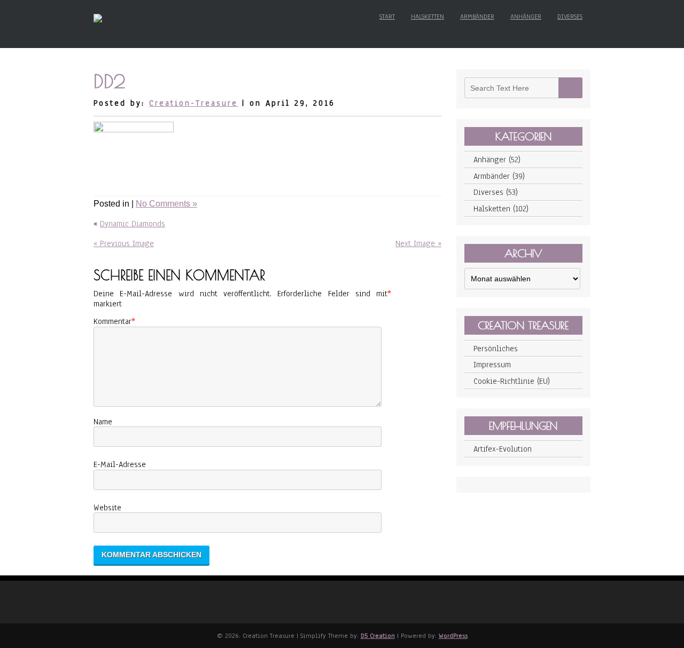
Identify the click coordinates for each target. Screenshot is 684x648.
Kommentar (112, 321)
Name (103, 421)
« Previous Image (124, 243)
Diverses (569, 16)
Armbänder (477, 16)
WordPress (453, 635)
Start (387, 16)
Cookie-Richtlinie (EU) (511, 381)
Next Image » (418, 243)
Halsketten (427, 16)
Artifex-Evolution (502, 449)
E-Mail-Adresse (120, 464)
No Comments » (166, 203)
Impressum (492, 364)
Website (107, 507)
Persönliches (495, 348)
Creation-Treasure (193, 103)
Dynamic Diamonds (132, 223)
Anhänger (525, 16)
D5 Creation (378, 635)
